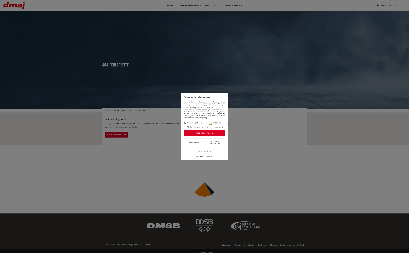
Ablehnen (194, 142)
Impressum (199, 156)
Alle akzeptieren (204, 133)
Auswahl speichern (215, 142)
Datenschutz (209, 156)
